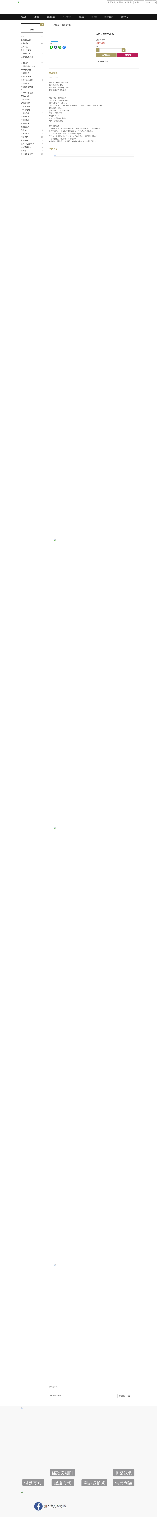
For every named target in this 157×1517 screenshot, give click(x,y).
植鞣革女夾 (25, 116)
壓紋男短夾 (25, 123)
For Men (94, 17)
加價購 (23, 150)
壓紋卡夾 (24, 130)
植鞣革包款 (25, 120)
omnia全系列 (108, 17)
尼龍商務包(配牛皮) (27, 88)
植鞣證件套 (25, 133)
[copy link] (64, 47)
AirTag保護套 (26, 69)
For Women (67, 17)
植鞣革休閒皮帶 (27, 80)
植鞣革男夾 (25, 73)
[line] (51, 47)
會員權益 (81, 17)
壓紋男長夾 (25, 127)
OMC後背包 (25, 110)
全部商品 (55, 25)
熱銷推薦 (37, 17)
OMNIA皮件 (25, 96)
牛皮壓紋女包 (26, 53)
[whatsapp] (59, 47)
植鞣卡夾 (24, 137)
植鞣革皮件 (25, 46)
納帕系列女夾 (26, 147)
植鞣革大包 (124, 17)
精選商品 (24, 43)
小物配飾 (24, 63)
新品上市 (23, 17)
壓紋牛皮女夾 (26, 50)
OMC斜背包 (25, 103)
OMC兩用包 (25, 106)
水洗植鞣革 (25, 113)
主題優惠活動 (51, 17)
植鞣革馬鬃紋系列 (27, 144)
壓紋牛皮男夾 (26, 76)
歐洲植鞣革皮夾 (27, 154)
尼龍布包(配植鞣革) (27, 58)
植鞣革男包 (25, 83)
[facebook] (55, 47)
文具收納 (24, 140)
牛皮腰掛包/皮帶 (27, 92)
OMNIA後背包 (26, 99)
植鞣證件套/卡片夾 (28, 66)
